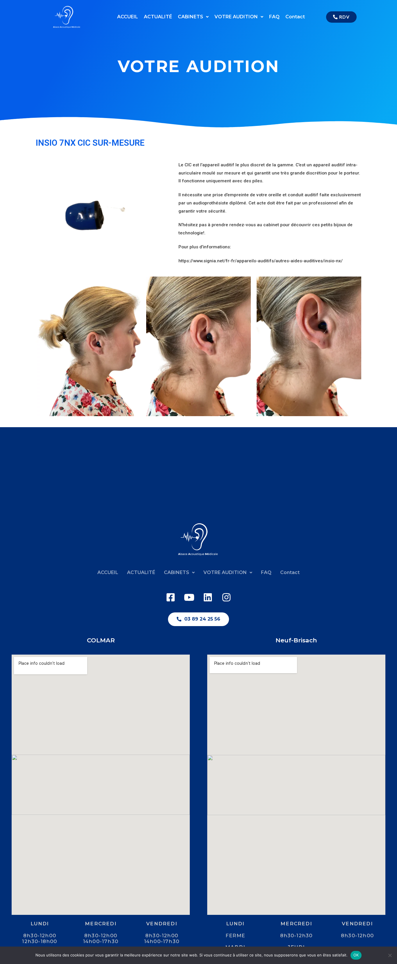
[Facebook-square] (170, 597)
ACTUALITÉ (158, 16)
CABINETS (190, 16)
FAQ (274, 16)
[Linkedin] (208, 597)
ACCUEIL (127, 16)
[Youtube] (189, 597)
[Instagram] (226, 597)
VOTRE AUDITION (236, 16)
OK (356, 955)
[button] (193, 17)
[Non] (390, 955)
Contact (295, 16)
